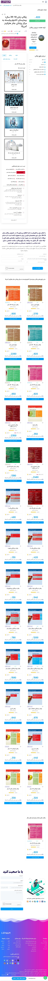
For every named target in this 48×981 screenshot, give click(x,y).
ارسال (12, 909)
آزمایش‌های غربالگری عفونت (11, 184)
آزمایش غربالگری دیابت (19, 169)
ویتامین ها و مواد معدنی (10, 172)
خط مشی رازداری (34, 971)
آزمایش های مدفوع (11, 175)
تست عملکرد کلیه (11, 178)
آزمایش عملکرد (20, 181)
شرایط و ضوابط (27, 971)
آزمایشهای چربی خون (9, 169)
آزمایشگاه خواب (13, 181)
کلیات (4, 55)
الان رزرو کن (37, 20)
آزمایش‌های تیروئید (20, 175)
